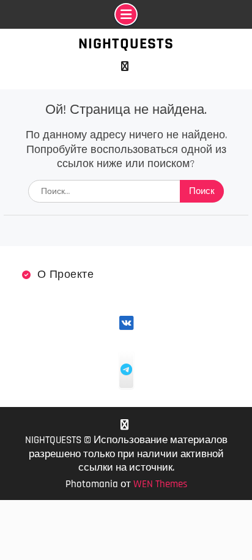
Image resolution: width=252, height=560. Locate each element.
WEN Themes (160, 484)
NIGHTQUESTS (126, 44)
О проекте (65, 274)
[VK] (124, 66)
